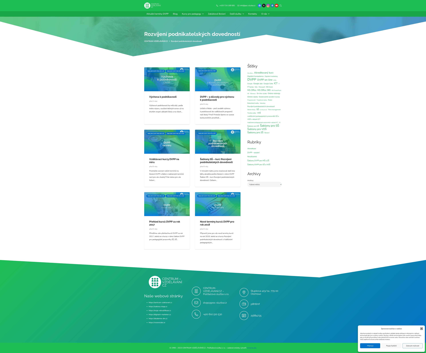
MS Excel (269, 87)
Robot (270, 100)
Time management (274, 110)
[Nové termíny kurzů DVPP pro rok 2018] (218, 194)
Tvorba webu (251, 113)
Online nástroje (274, 93)
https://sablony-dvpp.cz (158, 306)
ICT (276, 83)
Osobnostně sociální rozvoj (269, 97)
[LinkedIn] (272, 5)
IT (279, 84)
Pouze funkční (391, 346)
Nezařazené (252, 156)
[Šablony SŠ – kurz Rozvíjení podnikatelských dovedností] (218, 131)
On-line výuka (262, 93)
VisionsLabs (251, 348)
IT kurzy (250, 87)
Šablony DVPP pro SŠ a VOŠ (258, 164)
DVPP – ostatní (253, 152)
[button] (421, 329)
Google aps (258, 83)
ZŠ (279, 122)
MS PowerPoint (276, 90)
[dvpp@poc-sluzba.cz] (197, 302)
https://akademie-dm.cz (158, 318)
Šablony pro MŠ (253, 126)
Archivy (250, 180)
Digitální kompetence (255, 76)
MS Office (251, 90)
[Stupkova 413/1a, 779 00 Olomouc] (245, 292)
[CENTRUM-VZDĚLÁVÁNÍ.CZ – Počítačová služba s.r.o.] (197, 291)
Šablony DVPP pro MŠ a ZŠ (258, 160)
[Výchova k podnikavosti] (167, 69)
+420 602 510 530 (212, 314)
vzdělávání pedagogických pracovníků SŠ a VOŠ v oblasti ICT (263, 117)
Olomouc (253, 93)
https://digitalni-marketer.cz (160, 314)
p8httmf (255, 304)
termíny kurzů (263, 110)
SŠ (257, 109)
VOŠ (259, 113)
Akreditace (250, 73)
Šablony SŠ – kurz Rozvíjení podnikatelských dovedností (216, 161)
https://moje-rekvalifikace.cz (160, 310)
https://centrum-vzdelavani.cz (160, 302)
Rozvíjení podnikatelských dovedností (192, 34)
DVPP (251, 79)
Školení (266, 133)
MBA (256, 87)
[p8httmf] (245, 304)
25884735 (256, 315)
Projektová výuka (262, 100)
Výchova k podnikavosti (163, 96)
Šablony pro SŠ (269, 125)
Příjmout (370, 346)
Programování (251, 100)
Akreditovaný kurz (263, 72)
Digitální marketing (271, 76)
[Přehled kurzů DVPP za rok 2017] (167, 194)
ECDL (274, 80)
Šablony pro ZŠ (255, 132)
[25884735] (245, 315)
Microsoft (262, 87)
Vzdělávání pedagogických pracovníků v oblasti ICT (262, 122)
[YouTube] (276, 5)
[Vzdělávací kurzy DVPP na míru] (167, 131)
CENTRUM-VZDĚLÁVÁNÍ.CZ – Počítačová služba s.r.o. (216, 291)
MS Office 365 (264, 90)
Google (249, 84)
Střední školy (251, 110)
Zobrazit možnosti (412, 346)
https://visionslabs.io (157, 322)
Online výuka (252, 97)
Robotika (262, 103)
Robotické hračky (253, 103)
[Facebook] (259, 5)
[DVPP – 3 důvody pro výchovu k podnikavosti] (218, 69)
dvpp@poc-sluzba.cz (215, 302)
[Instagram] (268, 5)
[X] (264, 5)
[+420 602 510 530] (197, 314)
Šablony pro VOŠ (257, 129)
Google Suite (268, 83)
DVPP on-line (264, 79)
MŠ (248, 93)
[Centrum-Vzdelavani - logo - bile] (152, 6)
